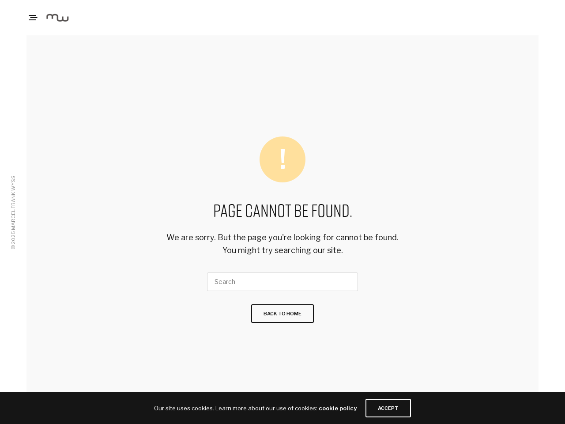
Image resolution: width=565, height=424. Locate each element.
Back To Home (282, 313)
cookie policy (338, 408)
